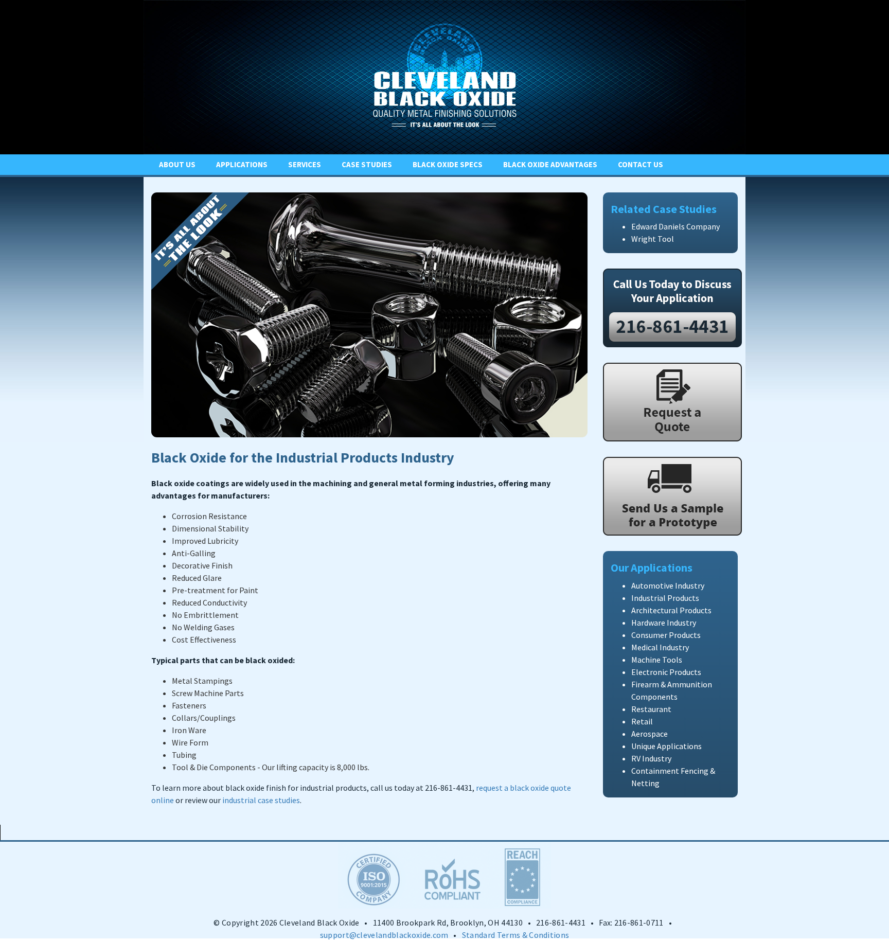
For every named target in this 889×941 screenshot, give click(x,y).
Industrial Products (665, 598)
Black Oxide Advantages (550, 164)
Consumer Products (666, 635)
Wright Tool (652, 239)
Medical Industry (660, 647)
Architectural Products (671, 610)
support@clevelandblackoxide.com (384, 935)
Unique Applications (666, 746)
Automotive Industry (667, 585)
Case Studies (367, 164)
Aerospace (649, 734)
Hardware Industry (663, 622)
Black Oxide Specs (448, 164)
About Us (177, 164)
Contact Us (640, 164)
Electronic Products (666, 672)
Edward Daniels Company (675, 226)
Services (304, 164)
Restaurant (651, 709)
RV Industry (651, 758)
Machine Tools (656, 659)
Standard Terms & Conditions (516, 935)
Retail (642, 721)
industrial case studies (261, 800)
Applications (242, 164)
